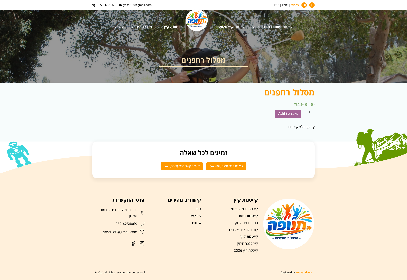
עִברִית (295, 5)
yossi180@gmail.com (120, 232)
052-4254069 (126, 224)
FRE (276, 5)
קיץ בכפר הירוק (247, 244)
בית (198, 209)
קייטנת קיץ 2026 (232, 27)
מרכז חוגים (144, 27)
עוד (121, 27)
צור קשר (195, 216)
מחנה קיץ (171, 27)
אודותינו (196, 223)
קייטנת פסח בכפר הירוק (274, 27)
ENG (285, 5)
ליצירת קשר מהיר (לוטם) (185, 166)
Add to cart (288, 114)
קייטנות (293, 127)
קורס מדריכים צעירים (243, 230)
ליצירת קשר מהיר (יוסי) (229, 166)
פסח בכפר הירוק (246, 223)
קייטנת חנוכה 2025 (244, 209)
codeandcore (304, 272)
